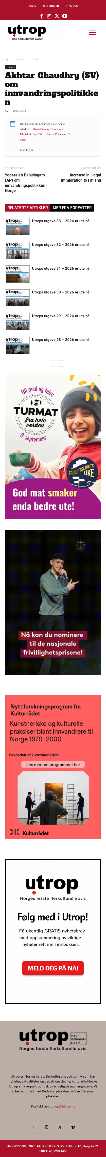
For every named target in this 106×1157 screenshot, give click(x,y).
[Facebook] (33, 1128)
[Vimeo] (73, 1128)
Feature (22, 59)
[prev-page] (53, 364)
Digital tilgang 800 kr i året (35, 134)
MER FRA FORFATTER (72, 207)
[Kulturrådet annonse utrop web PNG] (53, 837)
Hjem (8, 59)
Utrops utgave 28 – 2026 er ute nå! (61, 339)
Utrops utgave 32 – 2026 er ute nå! (61, 244)
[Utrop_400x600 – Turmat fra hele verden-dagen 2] (53, 517)
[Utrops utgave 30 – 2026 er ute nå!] (17, 297)
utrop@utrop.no (63, 1106)
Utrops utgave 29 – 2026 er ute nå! (61, 316)
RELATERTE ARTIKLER (27, 207)
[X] (60, 1128)
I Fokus (37, 59)
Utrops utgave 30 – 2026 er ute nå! (61, 292)
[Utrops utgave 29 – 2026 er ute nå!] (17, 321)
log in (29, 150)
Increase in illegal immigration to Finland (81, 178)
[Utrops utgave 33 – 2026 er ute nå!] (17, 226)
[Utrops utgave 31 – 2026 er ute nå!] (17, 274)
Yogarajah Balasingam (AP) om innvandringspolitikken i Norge (26, 183)
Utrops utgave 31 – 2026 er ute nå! (61, 268)
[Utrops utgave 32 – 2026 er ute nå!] (17, 250)
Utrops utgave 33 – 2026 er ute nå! (61, 221)
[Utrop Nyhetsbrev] (53, 1002)
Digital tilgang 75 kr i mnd (48, 129)
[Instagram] (46, 1127)
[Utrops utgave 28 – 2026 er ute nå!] (17, 345)
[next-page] (61, 364)
